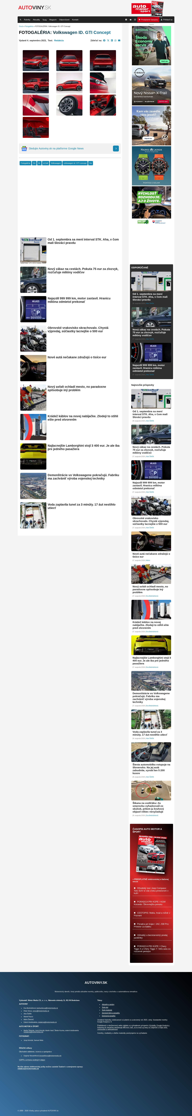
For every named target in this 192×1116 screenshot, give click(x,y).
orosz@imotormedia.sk (41, 1011)
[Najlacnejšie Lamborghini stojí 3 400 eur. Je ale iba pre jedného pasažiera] (33, 468)
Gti (34, 163)
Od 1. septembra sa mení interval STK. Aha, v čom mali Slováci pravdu (150, 297)
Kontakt (75, 20)
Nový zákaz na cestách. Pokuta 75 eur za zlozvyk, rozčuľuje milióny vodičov (83, 270)
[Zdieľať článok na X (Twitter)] (108, 40)
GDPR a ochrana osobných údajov (32, 1060)
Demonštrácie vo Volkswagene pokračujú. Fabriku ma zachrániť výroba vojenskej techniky (83, 476)
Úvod (21, 26)
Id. (39, 163)
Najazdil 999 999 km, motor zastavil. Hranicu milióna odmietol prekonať (79, 300)
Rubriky (27, 20)
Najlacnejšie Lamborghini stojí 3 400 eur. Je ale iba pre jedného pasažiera (152, 660)
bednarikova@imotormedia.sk (47, 1008)
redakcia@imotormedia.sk (47, 1022)
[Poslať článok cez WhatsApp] (115, 40)
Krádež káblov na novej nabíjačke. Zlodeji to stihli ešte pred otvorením (151, 625)
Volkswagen (56, 163)
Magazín (53, 20)
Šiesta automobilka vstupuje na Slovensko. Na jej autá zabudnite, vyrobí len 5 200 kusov (151, 769)
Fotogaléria (29, 26)
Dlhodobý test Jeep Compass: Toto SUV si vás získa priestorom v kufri (151, 890)
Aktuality (36, 20)
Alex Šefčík (150, 303)
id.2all (45, 163)
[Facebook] (126, 19)
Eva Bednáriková (152, 596)
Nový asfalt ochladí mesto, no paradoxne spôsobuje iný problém (77, 388)
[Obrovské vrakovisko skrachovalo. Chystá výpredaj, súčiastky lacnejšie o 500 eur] (33, 351)
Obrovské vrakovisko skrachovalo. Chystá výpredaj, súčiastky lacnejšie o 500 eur (78, 329)
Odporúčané (64, 20)
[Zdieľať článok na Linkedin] (112, 40)
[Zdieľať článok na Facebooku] (104, 40)
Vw (90, 163)
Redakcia (59, 40)
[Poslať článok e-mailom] (119, 40)
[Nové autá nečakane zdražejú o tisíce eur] (33, 380)
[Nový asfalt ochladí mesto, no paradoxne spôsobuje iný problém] (33, 409)
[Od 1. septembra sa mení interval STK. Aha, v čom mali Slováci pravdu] (33, 262)
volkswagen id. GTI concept (75, 163)
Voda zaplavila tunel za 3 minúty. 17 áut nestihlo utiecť (150, 733)
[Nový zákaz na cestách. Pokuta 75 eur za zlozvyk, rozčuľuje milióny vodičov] (33, 292)
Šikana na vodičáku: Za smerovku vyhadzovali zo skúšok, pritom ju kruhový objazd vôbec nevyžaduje (148, 807)
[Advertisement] (70, 205)
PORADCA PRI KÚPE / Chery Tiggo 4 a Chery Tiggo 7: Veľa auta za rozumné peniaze (152, 948)
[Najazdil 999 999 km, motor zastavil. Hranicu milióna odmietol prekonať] (33, 321)
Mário (148, 560)
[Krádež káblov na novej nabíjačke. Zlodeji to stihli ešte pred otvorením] (33, 439)
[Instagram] (135, 19)
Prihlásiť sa (167, 20)
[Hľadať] (20, 19)
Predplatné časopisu (149, 20)
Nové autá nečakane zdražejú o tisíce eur (77, 357)
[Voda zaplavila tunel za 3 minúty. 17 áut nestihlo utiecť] (33, 527)
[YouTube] (130, 19)
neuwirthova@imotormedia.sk (50, 1056)
